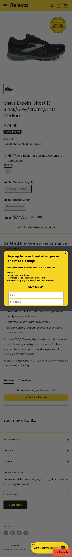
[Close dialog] (65, 253)
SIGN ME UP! (36, 286)
